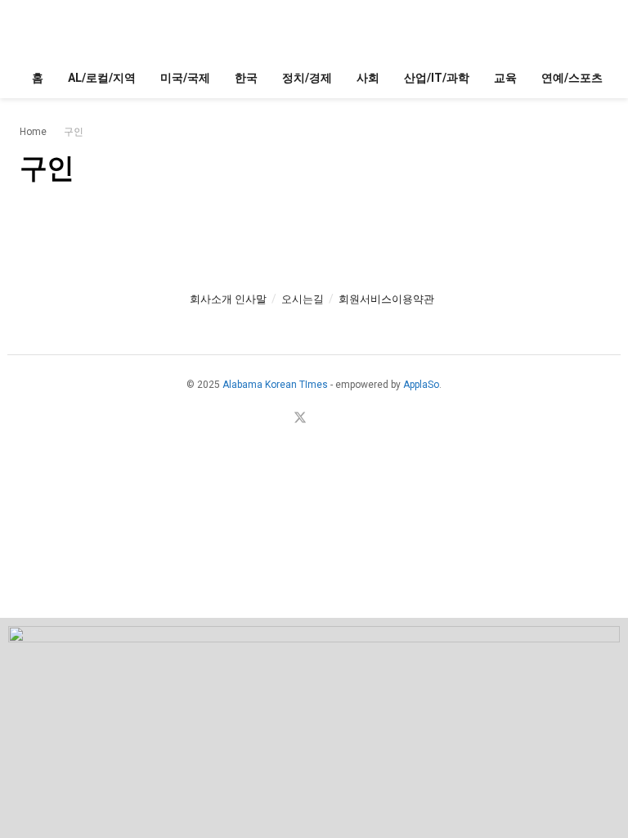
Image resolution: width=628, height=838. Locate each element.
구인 (73, 131)
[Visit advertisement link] (314, 728)
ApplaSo (421, 384)
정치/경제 (307, 77)
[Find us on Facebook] (280, 419)
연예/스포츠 (572, 77)
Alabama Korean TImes (275, 384)
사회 (368, 77)
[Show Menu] (27, 28)
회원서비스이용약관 (386, 299)
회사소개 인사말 (228, 299)
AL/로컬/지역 (102, 77)
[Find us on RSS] (339, 419)
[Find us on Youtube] (320, 419)
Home (33, 131)
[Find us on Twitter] (300, 418)
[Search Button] (601, 28)
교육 (505, 77)
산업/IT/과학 (436, 77)
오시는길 (302, 299)
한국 (246, 77)
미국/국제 (185, 77)
